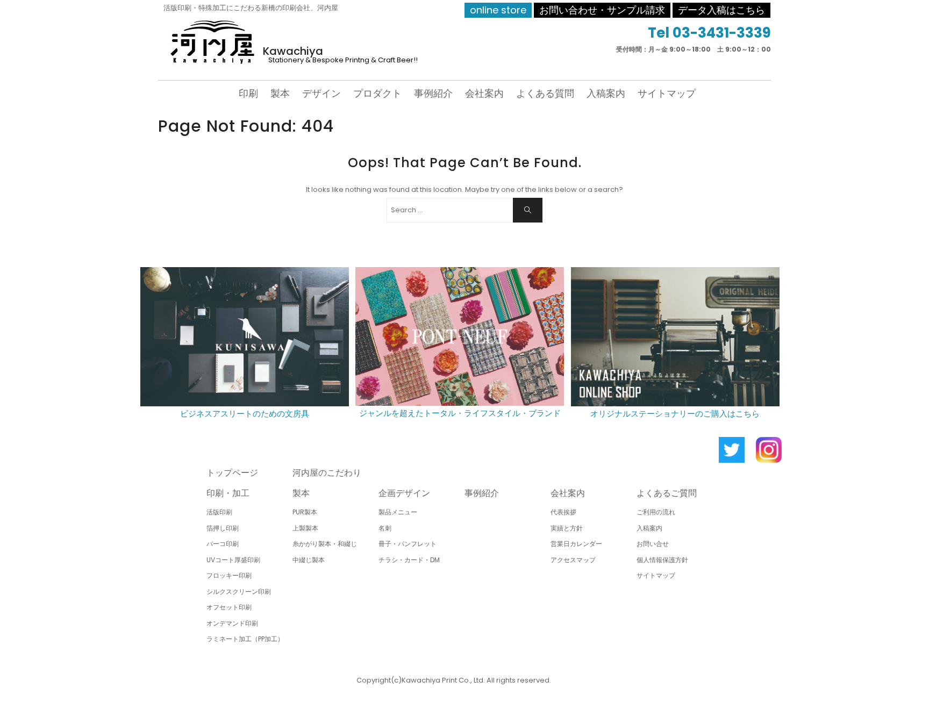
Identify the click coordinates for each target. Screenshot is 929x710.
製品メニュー (397, 512)
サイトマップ (667, 93)
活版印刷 (219, 512)
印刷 (248, 93)
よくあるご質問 (667, 493)
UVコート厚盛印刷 (233, 559)
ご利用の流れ (656, 512)
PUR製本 (304, 512)
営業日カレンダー (576, 543)
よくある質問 (545, 93)
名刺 (384, 528)
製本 (280, 93)
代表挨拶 (563, 512)
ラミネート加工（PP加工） (245, 638)
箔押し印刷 (222, 528)
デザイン (321, 93)
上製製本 (305, 528)
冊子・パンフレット (407, 543)
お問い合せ (653, 543)
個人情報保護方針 (662, 559)
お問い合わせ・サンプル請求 (602, 10)
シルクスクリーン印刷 (238, 591)
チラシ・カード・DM (409, 559)
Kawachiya (293, 51)
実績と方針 (567, 528)
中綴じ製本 (308, 559)
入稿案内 (606, 93)
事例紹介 (433, 93)
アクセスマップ (573, 559)
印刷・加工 (227, 493)
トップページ (232, 473)
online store (498, 10)
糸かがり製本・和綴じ (324, 543)
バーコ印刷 (222, 543)
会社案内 (484, 93)
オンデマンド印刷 (232, 623)
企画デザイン (404, 493)
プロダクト (377, 93)
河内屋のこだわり (326, 473)
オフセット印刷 (229, 607)
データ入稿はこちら (721, 10)
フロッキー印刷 (229, 575)
